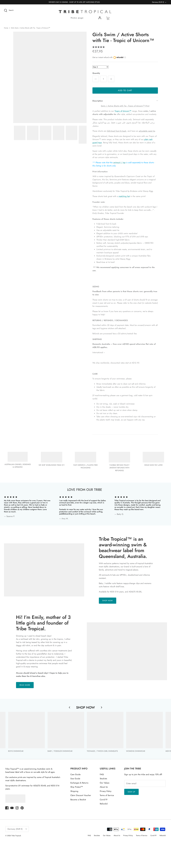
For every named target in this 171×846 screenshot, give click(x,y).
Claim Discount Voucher (80, 795)
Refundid (104, 803)
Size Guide (75, 778)
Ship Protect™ (76, 786)
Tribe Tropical (16, 835)
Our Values (104, 782)
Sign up (131, 792)
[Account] (100, 18)
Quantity (96, 73)
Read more (25, 685)
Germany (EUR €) (158, 2)
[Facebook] (6, 807)
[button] (98, 47)
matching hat (124, 196)
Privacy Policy (105, 791)
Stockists (103, 778)
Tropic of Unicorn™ (123, 111)
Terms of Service (107, 795)
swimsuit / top (119, 162)
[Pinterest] (22, 807)
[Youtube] (11, 807)
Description (97, 100)
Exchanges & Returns (79, 782)
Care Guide (75, 774)
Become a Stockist (78, 799)
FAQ (102, 774)
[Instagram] (17, 807)
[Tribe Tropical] (85, 12)
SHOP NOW (107, 600)
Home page (77, 17)
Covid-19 (103, 799)
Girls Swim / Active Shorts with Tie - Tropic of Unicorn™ (30, 28)
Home (6, 28)
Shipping (74, 791)
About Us (104, 786)
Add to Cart (125, 90)
